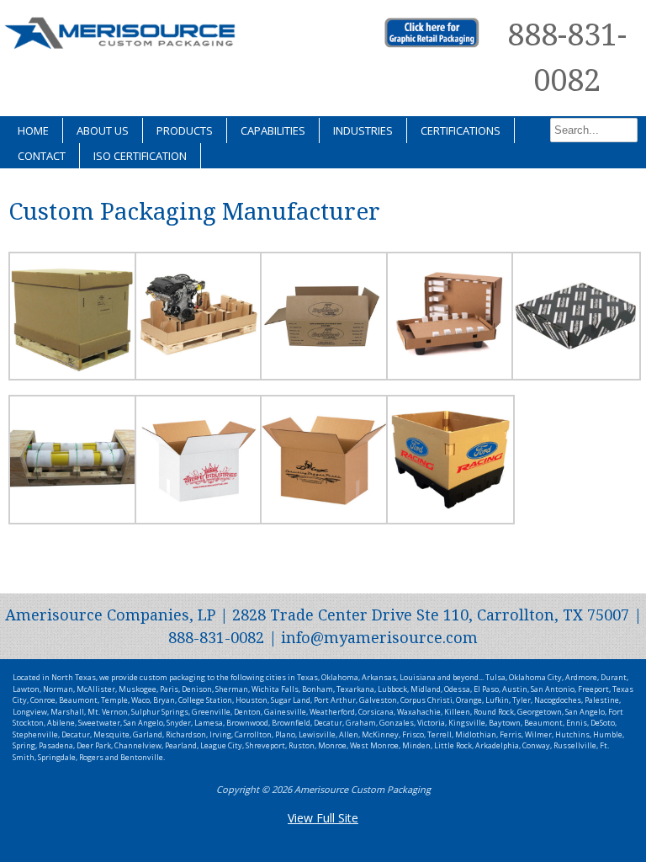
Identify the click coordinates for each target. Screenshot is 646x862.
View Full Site (323, 818)
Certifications (460, 130)
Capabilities (273, 130)
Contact (42, 155)
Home (33, 130)
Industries (363, 130)
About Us (103, 130)
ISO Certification (140, 155)
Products (184, 130)
